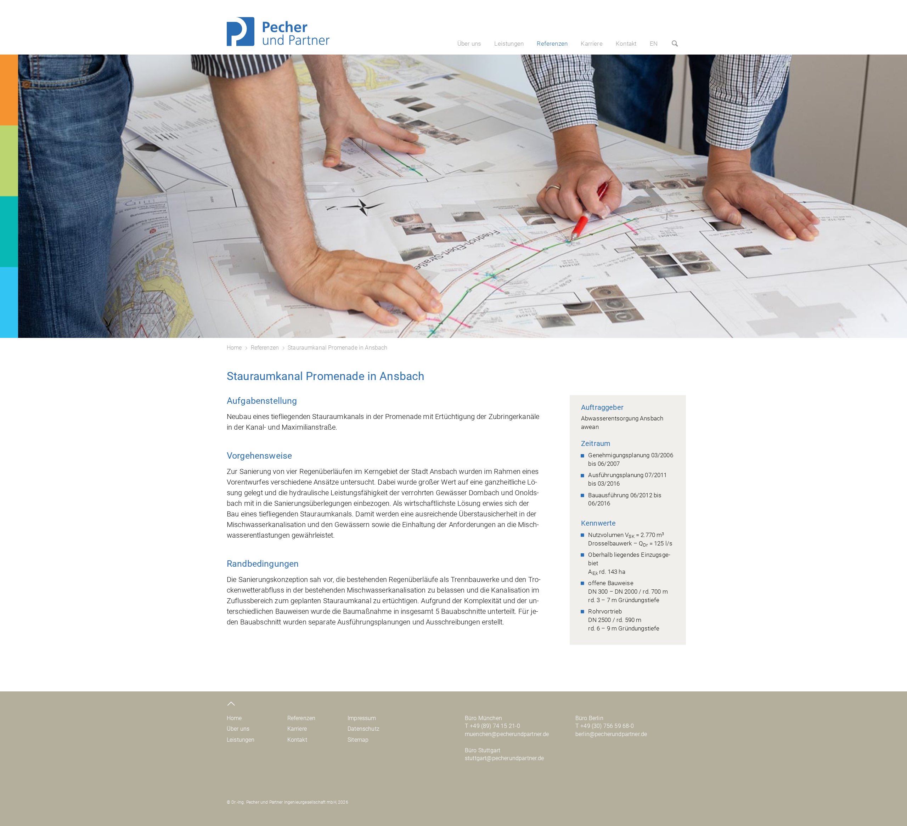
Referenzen (552, 43)
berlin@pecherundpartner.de (611, 734)
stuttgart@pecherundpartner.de (504, 758)
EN (654, 43)
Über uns (469, 43)
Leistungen (509, 43)
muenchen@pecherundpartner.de (507, 734)
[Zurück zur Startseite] (278, 44)
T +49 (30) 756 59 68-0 (604, 726)
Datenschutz (363, 728)
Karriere (591, 43)
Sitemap (358, 739)
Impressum (362, 718)
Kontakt (626, 43)
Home (234, 347)
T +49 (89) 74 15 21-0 (492, 726)
